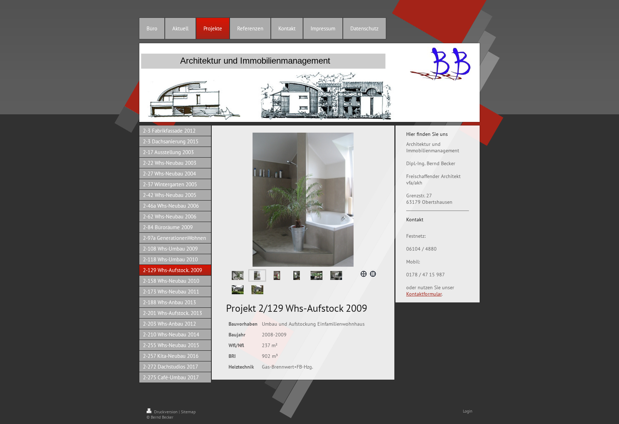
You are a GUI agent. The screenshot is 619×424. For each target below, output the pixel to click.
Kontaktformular (424, 294)
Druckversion (166, 411)
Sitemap (188, 411)
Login (467, 411)
